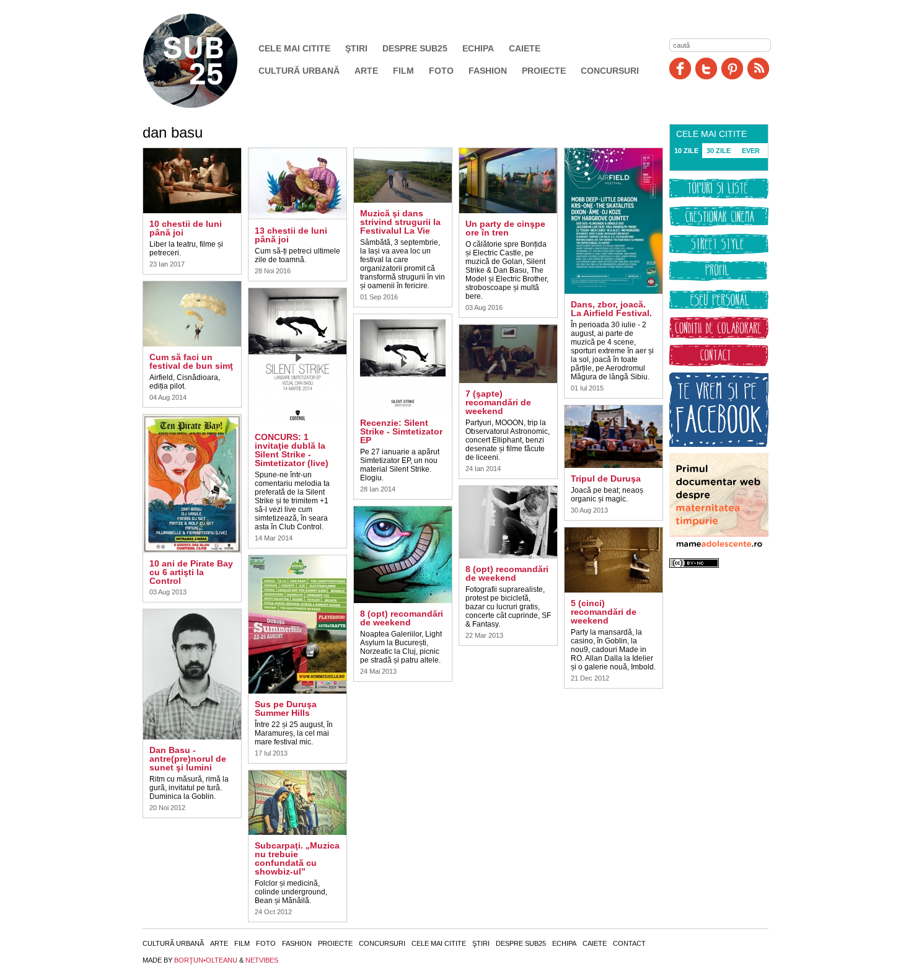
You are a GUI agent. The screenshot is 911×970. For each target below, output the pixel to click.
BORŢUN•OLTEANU (205, 960)
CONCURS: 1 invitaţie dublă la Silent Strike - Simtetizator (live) (291, 450)
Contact (629, 943)
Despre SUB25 (414, 48)
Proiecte (544, 71)
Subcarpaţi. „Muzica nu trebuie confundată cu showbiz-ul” (297, 858)
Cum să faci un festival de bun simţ (191, 361)
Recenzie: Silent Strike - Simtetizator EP (401, 431)
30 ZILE (718, 150)
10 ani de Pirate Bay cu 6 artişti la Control (191, 572)
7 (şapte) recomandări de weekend (498, 402)
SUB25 (204, 60)
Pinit (732, 68)
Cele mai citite (294, 48)
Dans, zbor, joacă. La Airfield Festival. (611, 308)
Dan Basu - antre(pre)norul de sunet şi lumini (187, 758)
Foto (441, 71)
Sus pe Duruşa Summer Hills (286, 708)
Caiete (524, 48)
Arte (366, 71)
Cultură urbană (299, 71)
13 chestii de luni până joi (291, 235)
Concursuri (610, 71)
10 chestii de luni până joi (185, 228)
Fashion (488, 71)
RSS (758, 68)
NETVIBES (261, 960)
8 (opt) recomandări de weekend (401, 618)
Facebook (680, 68)
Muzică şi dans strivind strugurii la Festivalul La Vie (400, 222)
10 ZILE (686, 150)
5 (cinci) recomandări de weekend (603, 611)
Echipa (478, 48)
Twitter (706, 68)
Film (403, 71)
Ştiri (356, 48)
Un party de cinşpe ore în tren (505, 228)
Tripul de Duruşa (606, 478)
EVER (751, 150)
